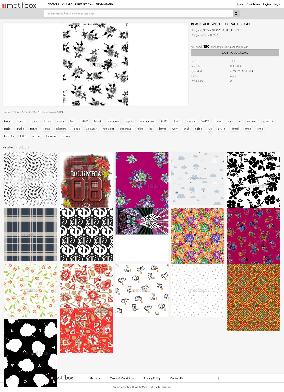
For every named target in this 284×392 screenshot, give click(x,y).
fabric (140, 129)
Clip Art (67, 4)
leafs (230, 121)
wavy (175, 129)
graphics (129, 121)
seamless (252, 121)
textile (7, 129)
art (240, 121)
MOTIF (221, 129)
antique (36, 136)
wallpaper (91, 129)
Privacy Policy (152, 378)
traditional (51, 136)
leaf (151, 129)
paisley (66, 136)
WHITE (205, 121)
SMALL (97, 121)
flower (20, 121)
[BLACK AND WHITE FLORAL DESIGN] (95, 64)
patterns (191, 121)
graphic (20, 129)
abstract (34, 121)
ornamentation (147, 121)
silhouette (61, 129)
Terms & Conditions (122, 378)
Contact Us (176, 378)
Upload (240, 4)
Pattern (7, 121)
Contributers (253, 4)
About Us (94, 378)
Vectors (53, 4)
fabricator (9, 136)
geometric (268, 121)
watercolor (108, 129)
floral (72, 121)
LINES (164, 121)
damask (235, 129)
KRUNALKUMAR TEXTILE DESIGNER (222, 30)
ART (210, 129)
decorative (113, 121)
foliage (76, 129)
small (186, 129)
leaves (47, 121)
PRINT (85, 121)
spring (46, 129)
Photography (104, 4)
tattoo (248, 129)
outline (198, 129)
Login (277, 4)
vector (60, 121)
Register (267, 4)
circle (260, 129)
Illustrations (84, 4)
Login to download (235, 53)
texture (33, 129)
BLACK (177, 121)
